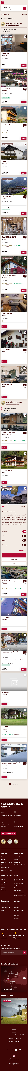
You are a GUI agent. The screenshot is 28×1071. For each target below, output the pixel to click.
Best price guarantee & (14, 24)
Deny (14, 563)
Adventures (17, 862)
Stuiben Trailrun (18, 887)
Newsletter (16, 907)
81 (18, 784)
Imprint (4, 1035)
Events (16, 875)
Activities (4, 853)
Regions (3, 879)
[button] (8, 85)
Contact (16, 905)
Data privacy (11, 1035)
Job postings (18, 1038)
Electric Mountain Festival (20, 895)
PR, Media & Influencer (14, 1041)
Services (17, 901)
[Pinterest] (20, 1050)
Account (3, 910)
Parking (3, 887)
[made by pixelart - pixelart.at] (14, 1064)
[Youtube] (16, 1050)
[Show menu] (25, 2)
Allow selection (14, 559)
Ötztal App (16, 913)
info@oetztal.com (17, 938)
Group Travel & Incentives (20, 864)
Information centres (18, 910)
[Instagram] (8, 1050)
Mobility (3, 884)
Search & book (18, 853)
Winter (2, 857)
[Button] (24, 952)
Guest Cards (4, 905)
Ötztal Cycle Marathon (19, 893)
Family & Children (5, 867)
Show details (20, 550)
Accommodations (18, 857)
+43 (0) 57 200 (4, 938)
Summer (3, 859)
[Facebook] (12, 1050)
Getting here (4, 882)
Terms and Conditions (20, 1035)
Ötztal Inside (5, 901)
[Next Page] (21, 784)
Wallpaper (16, 918)
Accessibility (10, 1038)
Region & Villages (6, 875)
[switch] (24, 536)
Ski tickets (16, 859)
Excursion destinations (6, 862)
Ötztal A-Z (3, 890)
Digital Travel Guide (5, 907)
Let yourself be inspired (6, 870)
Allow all (14, 555)
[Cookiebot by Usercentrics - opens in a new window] (20, 507)
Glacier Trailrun (17, 890)
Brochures (16, 915)
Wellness (3, 864)
